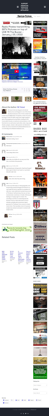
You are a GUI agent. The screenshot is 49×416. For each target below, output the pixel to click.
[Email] (27, 91)
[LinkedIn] (29, 89)
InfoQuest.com (33, 409)
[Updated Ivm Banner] (16, 227)
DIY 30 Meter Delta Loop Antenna (12, 254)
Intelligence (15, 81)
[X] (24, 89)
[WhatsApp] (24, 91)
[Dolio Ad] (16, 97)
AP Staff (7, 81)
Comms (11, 81)
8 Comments (20, 81)
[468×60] (16, 21)
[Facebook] (22, 89)
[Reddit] (27, 89)
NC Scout (5, 80)
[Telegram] (29, 91)
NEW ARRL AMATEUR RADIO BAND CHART (4, 255)
